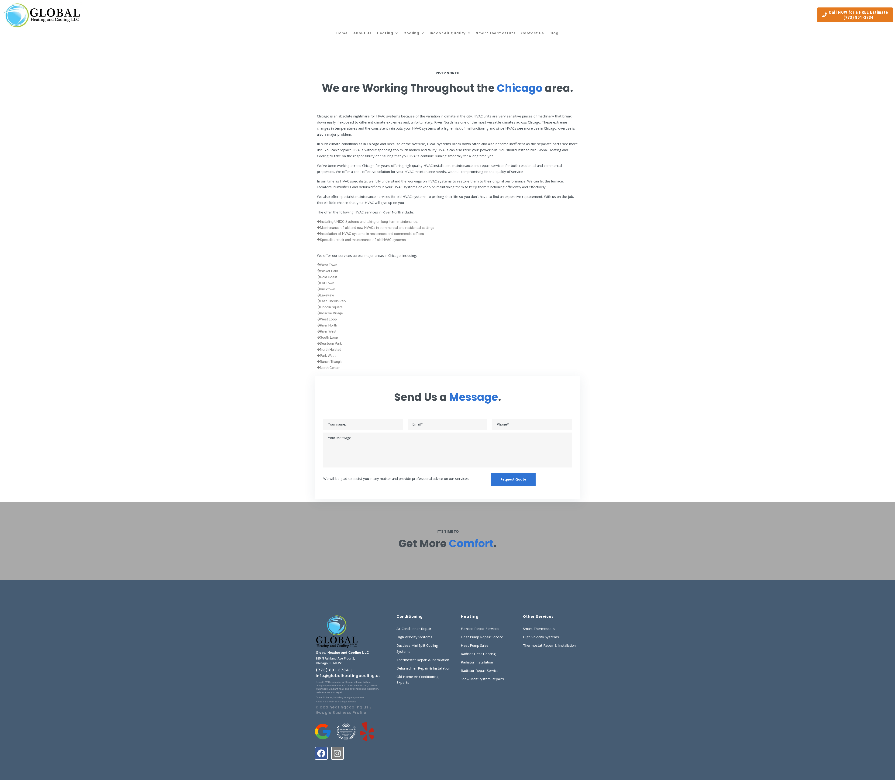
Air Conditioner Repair (413, 628)
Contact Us (532, 33)
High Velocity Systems (414, 637)
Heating (385, 33)
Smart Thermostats (496, 33)
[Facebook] (321, 753)
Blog (554, 33)
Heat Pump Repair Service (482, 637)
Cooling (411, 33)
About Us (362, 33)
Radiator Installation (477, 662)
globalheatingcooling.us (342, 707)
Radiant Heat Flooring (478, 653)
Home (342, 33)
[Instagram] (337, 753)
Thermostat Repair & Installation (422, 659)
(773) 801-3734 (332, 670)
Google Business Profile (341, 712)
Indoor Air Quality (448, 33)
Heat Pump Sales (475, 645)
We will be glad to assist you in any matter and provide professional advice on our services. (396, 478)
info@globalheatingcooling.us (348, 675)
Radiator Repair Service (480, 670)
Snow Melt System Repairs (482, 679)
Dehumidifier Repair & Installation (423, 668)
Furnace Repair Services (480, 628)
